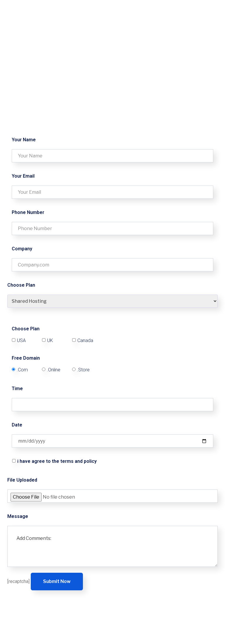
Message (17, 516)
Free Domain (26, 358)
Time (17, 388)
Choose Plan (26, 329)
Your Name (24, 139)
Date (17, 425)
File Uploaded (22, 480)
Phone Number (28, 212)
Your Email (23, 176)
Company (22, 248)
